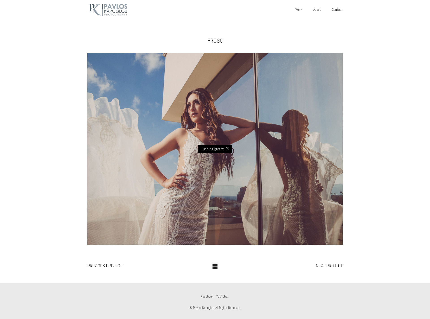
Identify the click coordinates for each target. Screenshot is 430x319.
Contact (337, 9)
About (317, 9)
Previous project (104, 266)
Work (298, 9)
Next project (329, 266)
